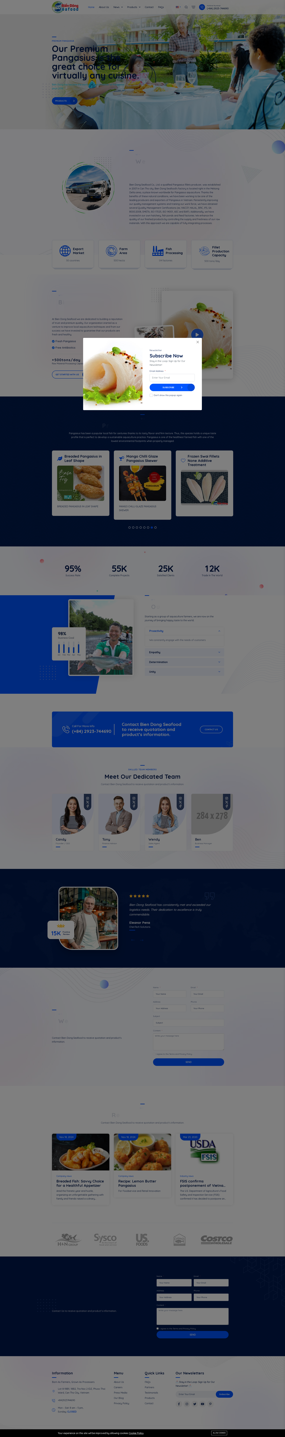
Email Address (157, 371)
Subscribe (168, 387)
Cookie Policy (136, 1433)
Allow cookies (219, 1433)
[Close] (198, 342)
